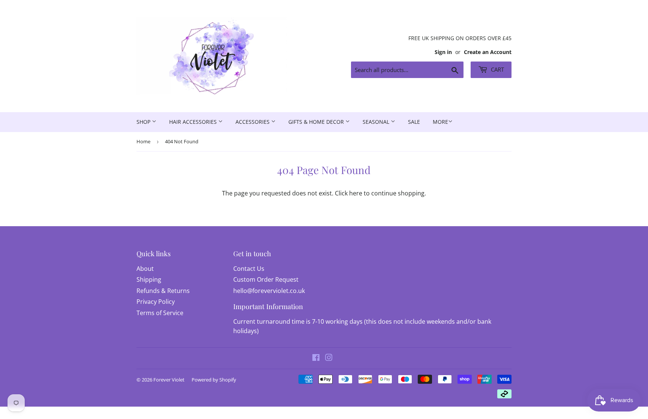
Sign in (443, 52)
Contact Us (248, 268)
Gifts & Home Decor (316, 121)
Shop (144, 121)
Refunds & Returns (163, 291)
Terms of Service (159, 313)
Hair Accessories (193, 121)
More (440, 121)
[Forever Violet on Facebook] (316, 358)
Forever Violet (168, 379)
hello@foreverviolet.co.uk (269, 291)
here (355, 193)
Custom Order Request (265, 279)
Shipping (148, 279)
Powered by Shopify (214, 379)
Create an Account (488, 52)
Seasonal (377, 121)
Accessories (253, 121)
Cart (496, 69)
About (145, 268)
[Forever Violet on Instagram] (329, 358)
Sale (414, 121)
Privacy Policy (155, 301)
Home (143, 141)
